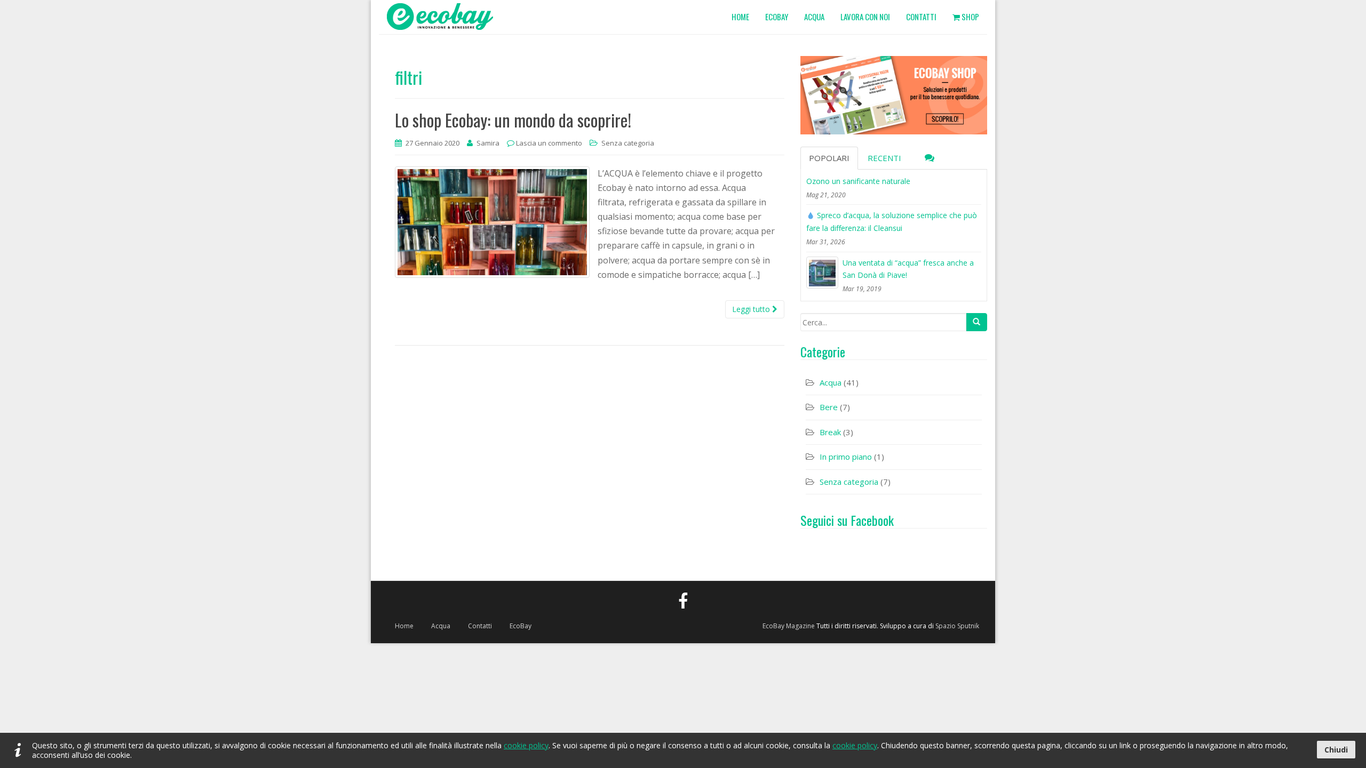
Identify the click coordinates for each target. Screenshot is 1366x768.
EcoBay (520, 625)
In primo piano (846, 456)
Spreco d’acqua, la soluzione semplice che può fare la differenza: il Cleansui (891, 221)
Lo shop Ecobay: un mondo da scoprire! (513, 119)
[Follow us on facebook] (683, 600)
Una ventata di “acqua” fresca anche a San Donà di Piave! (908, 269)
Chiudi (1336, 750)
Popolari (829, 158)
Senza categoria (627, 143)
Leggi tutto (752, 309)
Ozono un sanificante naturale (858, 181)
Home (404, 625)
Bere (829, 407)
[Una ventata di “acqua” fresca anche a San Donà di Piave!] (822, 273)
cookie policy (526, 745)
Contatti (480, 625)
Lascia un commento (549, 143)
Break (830, 432)
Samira (487, 143)
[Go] (976, 322)
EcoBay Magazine (789, 625)
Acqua (830, 382)
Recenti (884, 158)
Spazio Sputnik (957, 625)
